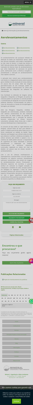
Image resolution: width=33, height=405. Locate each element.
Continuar (16, 401)
